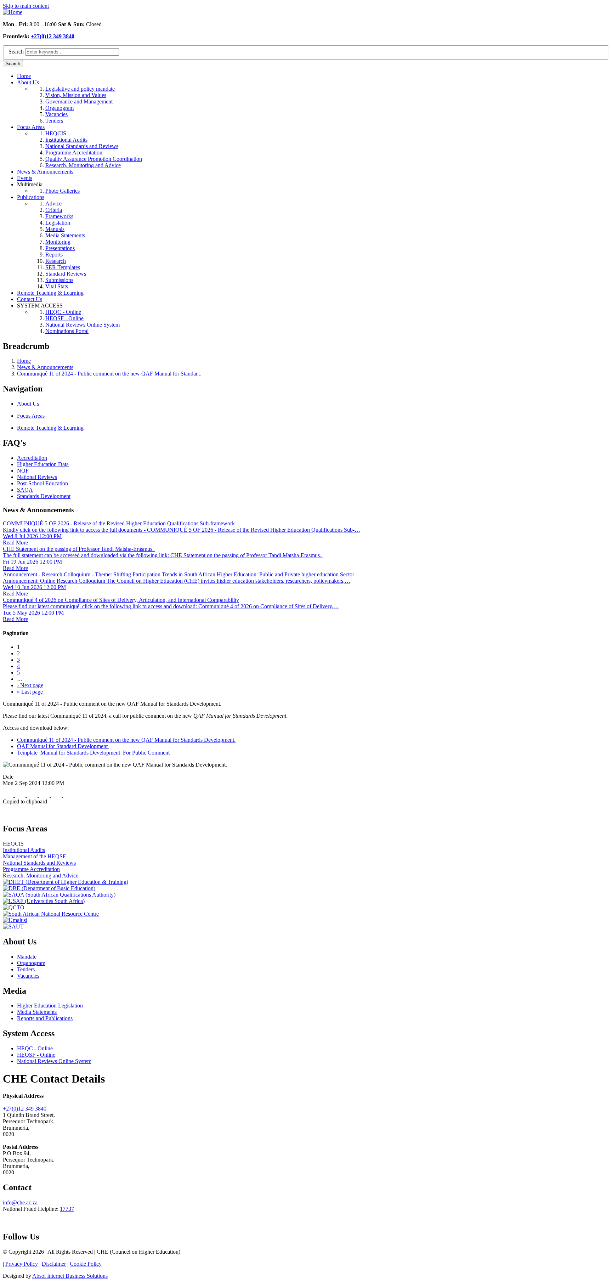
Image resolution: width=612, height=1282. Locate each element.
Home (24, 76)
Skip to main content (26, 6)
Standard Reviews (65, 274)
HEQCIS (55, 133)
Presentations (60, 248)
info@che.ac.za (20, 1202)
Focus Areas (31, 127)
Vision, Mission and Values (75, 95)
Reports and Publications (45, 1018)
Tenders (54, 121)
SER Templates (62, 267)
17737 (67, 1209)
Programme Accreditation (73, 152)
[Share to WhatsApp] (33, 795)
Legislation (57, 223)
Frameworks (59, 216)
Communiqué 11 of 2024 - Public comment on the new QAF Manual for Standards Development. (126, 740)
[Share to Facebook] (9, 795)
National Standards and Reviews (81, 146)
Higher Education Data (43, 464)
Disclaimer (54, 1264)
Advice (53, 204)
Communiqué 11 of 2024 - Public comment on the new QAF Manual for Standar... (109, 374)
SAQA (25, 490)
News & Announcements (45, 172)
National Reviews (37, 477)
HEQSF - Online (64, 318)
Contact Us (29, 299)
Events (24, 178)
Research (55, 261)
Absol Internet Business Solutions (70, 1276)
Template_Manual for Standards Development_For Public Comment (93, 753)
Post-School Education (42, 483)
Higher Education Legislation (50, 1006)
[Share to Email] (57, 795)
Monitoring (57, 242)
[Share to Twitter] (21, 795)
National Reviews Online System (82, 325)
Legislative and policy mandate (80, 89)
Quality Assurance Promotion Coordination (93, 159)
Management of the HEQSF (34, 856)
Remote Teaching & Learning (50, 293)
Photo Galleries (62, 191)
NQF (23, 471)
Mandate (26, 957)
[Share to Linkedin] (45, 795)
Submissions (59, 280)
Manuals (54, 229)
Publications (30, 197)
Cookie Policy (86, 1264)
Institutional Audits (66, 140)
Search (16, 52)
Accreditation (32, 458)
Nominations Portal (67, 331)
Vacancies (56, 114)
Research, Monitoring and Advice (83, 165)
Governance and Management (79, 101)
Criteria (53, 210)
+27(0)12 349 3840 (52, 36)
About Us (28, 82)
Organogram (59, 108)
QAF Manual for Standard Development (63, 746)
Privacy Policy (21, 1264)
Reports (54, 255)
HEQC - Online (63, 312)
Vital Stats (56, 286)
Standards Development (43, 496)
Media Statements (65, 235)
